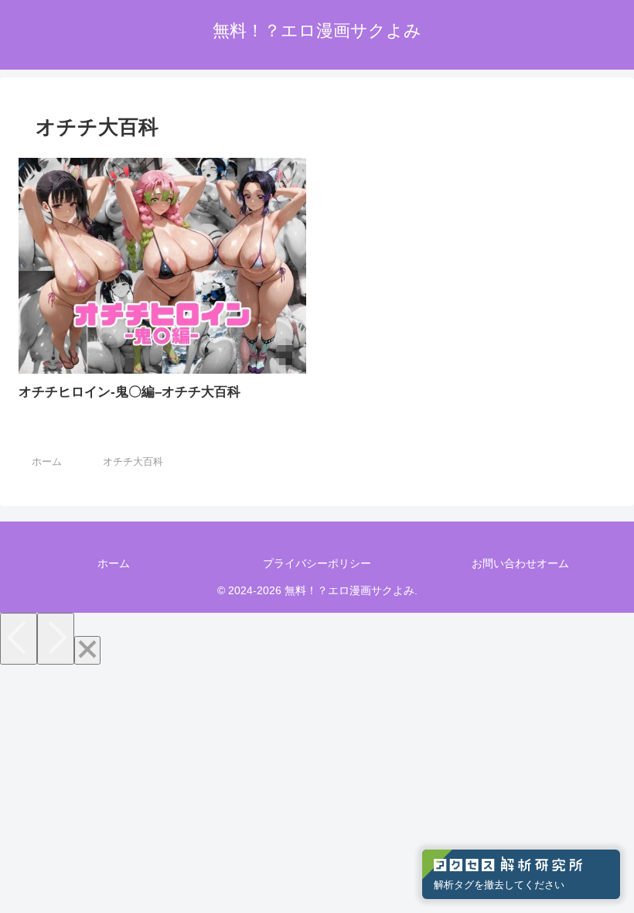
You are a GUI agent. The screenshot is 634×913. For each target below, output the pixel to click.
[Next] (55, 639)
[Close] (87, 650)
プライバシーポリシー (317, 563)
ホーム (113, 563)
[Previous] (18, 639)
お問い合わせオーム (520, 563)
